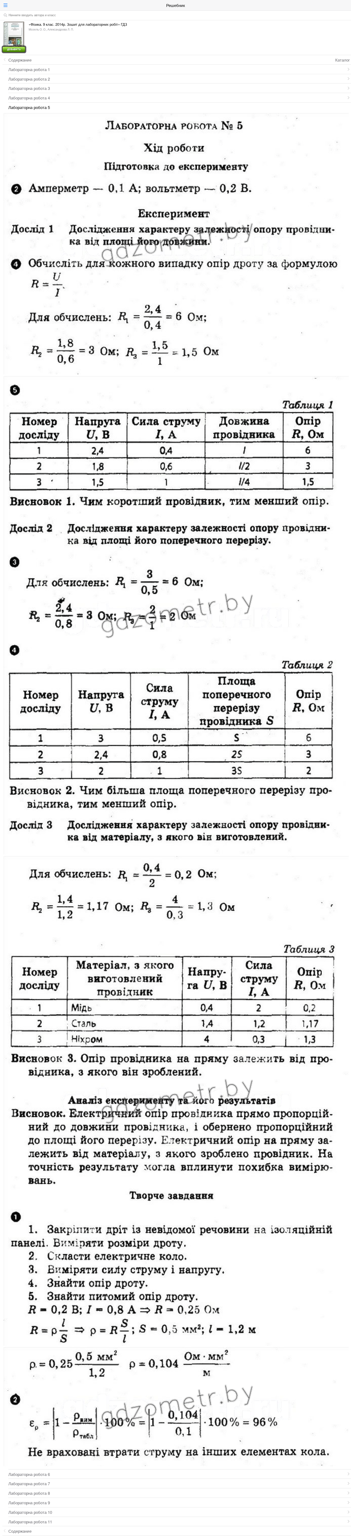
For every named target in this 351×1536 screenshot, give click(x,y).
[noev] (346, 5)
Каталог (342, 60)
